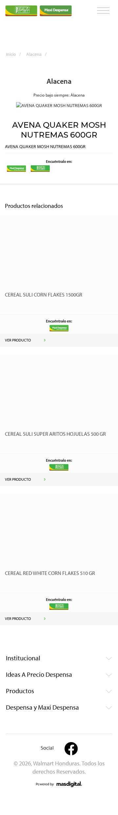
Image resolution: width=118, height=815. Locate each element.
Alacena (36, 54)
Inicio (13, 54)
